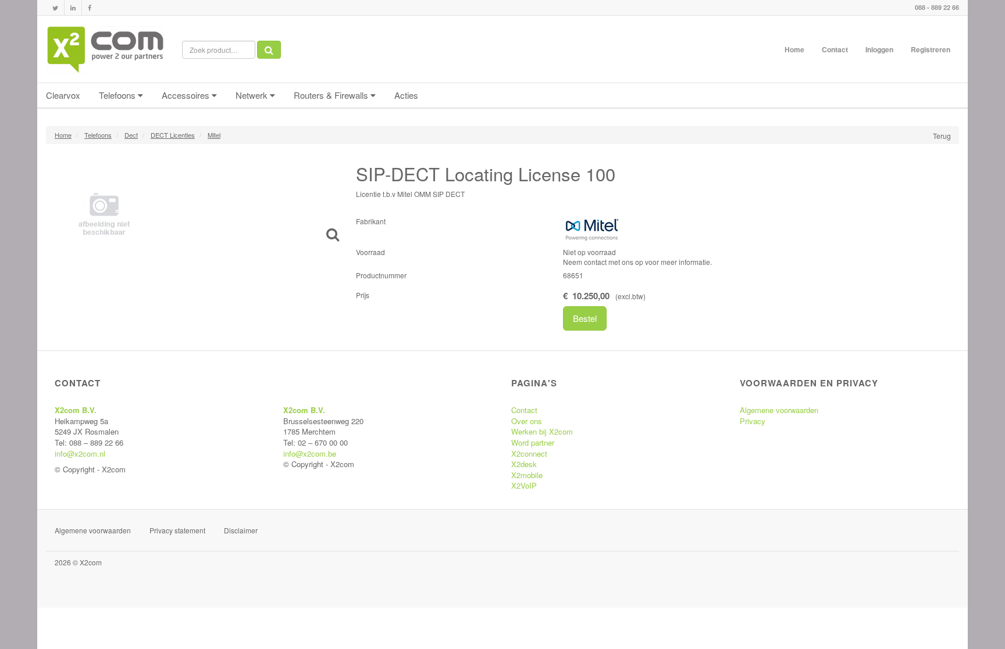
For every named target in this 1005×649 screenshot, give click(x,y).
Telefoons (118, 95)
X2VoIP (524, 485)
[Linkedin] (73, 8)
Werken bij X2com (542, 431)
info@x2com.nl (80, 453)
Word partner (532, 442)
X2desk (524, 463)
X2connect (529, 453)
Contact (835, 49)
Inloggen (879, 49)
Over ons (526, 420)
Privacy (752, 420)
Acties (406, 95)
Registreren (930, 49)
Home (794, 49)
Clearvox (63, 95)
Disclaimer (241, 530)
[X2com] (105, 49)
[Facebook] (89, 8)
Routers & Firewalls (332, 95)
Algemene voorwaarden (779, 409)
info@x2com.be (309, 453)
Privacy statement (177, 530)
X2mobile (527, 475)
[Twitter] (55, 8)
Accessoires (187, 95)
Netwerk (253, 95)
